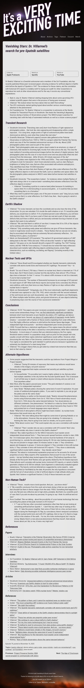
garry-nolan (38, 647)
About (43, 37)
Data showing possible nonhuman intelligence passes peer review (46, 571)
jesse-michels (48, 647)
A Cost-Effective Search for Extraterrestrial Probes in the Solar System (45, 544)
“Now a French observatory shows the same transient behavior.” (40, 640)
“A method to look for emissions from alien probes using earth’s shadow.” (45, 625)
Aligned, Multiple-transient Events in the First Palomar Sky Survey (43, 542)
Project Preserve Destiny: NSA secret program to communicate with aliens (21, 654)
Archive (50, 37)
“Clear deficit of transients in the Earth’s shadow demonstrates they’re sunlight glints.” (43, 614)
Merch (77, 37)
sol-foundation (18, 649)
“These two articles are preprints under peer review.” (38, 618)
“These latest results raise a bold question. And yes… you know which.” (45, 627)
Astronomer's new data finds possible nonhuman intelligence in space (47, 569)
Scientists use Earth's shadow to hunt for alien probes (38, 583)
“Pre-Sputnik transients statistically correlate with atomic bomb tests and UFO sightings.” (43, 609)
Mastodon (45, 682)
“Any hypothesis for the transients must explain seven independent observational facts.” (39, 636)
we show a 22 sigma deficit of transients (48, 317)
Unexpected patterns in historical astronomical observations (50, 581)
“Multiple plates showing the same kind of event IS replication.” (39, 632)
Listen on (13, 74)
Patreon (63, 37)
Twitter (39, 682)
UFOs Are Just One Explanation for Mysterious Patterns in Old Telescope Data (41, 587)
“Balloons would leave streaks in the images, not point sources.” (42, 630)
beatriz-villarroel (17, 647)
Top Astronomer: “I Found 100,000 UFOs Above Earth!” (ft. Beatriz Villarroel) (42, 565)
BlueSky (52, 682)
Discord (71, 37)
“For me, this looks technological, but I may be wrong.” (38, 622)
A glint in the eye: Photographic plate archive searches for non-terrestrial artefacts (41, 548)
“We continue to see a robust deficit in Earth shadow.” (38, 620)
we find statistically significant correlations (56, 313)
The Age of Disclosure (69, 653)
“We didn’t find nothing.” (26, 605)
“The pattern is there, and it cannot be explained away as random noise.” (44, 601)
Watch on (35, 74)
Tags (56, 37)
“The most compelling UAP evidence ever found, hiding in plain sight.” (42, 603)
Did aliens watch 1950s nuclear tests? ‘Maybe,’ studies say (45, 591)
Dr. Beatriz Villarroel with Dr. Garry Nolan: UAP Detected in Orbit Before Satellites (43, 560)
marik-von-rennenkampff (62, 647)
